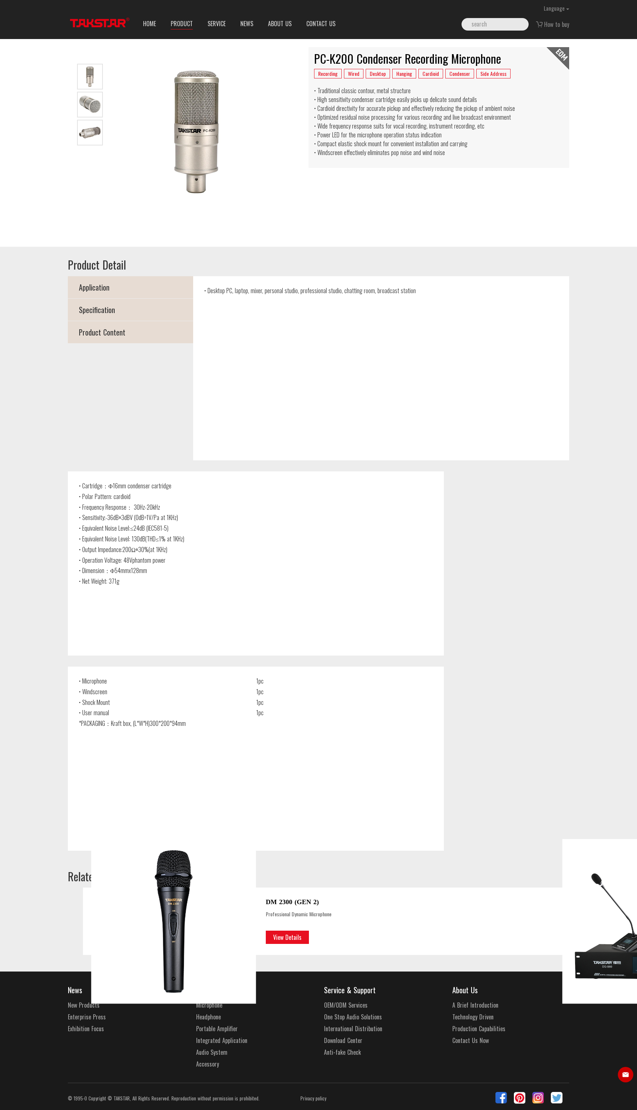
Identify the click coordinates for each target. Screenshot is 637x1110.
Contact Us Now (470, 1040)
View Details (287, 937)
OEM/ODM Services (346, 1005)
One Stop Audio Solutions (353, 1017)
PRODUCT (182, 23)
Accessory (207, 1064)
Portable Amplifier (217, 1029)
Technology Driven (473, 1017)
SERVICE (217, 23)
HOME (149, 23)
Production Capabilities (478, 1029)
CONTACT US (320, 23)
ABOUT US (280, 23)
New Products (84, 1005)
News (75, 990)
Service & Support (350, 990)
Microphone (209, 1005)
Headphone (208, 1017)
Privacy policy (313, 1098)
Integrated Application (221, 1040)
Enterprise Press (87, 1017)
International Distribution (353, 1029)
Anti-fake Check (342, 1052)
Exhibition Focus (86, 1029)
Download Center (343, 1040)
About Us (465, 990)
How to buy (556, 24)
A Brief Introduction (475, 1005)
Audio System (211, 1052)
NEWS (246, 23)
